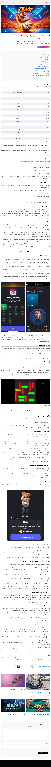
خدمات (33, 764)
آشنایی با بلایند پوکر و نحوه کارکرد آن (16, 714)
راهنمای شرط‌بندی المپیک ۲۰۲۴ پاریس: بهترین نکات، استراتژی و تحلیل (42, 666)
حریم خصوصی (45, 764)
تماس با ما (37, 764)
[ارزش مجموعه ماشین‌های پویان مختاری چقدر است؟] (38, 682)
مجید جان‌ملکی (47, 696)
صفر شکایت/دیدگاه (36, 38)
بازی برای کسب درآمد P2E (32, 251)
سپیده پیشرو (22, 692)
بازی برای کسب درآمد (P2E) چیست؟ (16, 690)
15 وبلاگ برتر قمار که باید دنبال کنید (42, 714)
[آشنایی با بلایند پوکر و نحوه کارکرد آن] (13, 705)
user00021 (23, 717)
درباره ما (41, 764)
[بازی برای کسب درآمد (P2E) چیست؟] (13, 680)
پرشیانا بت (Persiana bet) (11, 666)
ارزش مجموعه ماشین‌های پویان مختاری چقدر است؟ (39, 692)
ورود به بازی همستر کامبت (43, 46)
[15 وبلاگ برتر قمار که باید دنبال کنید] (38, 705)
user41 (48, 38)
